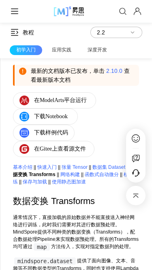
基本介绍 (22, 167)
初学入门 (26, 50)
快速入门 (47, 167)
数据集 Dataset (108, 167)
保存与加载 (35, 182)
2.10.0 (114, 71)
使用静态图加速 (69, 182)
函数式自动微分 (102, 174)
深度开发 (97, 50)
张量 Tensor (75, 167)
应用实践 (61, 50)
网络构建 (70, 174)
